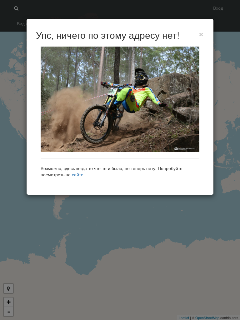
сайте (77, 174)
